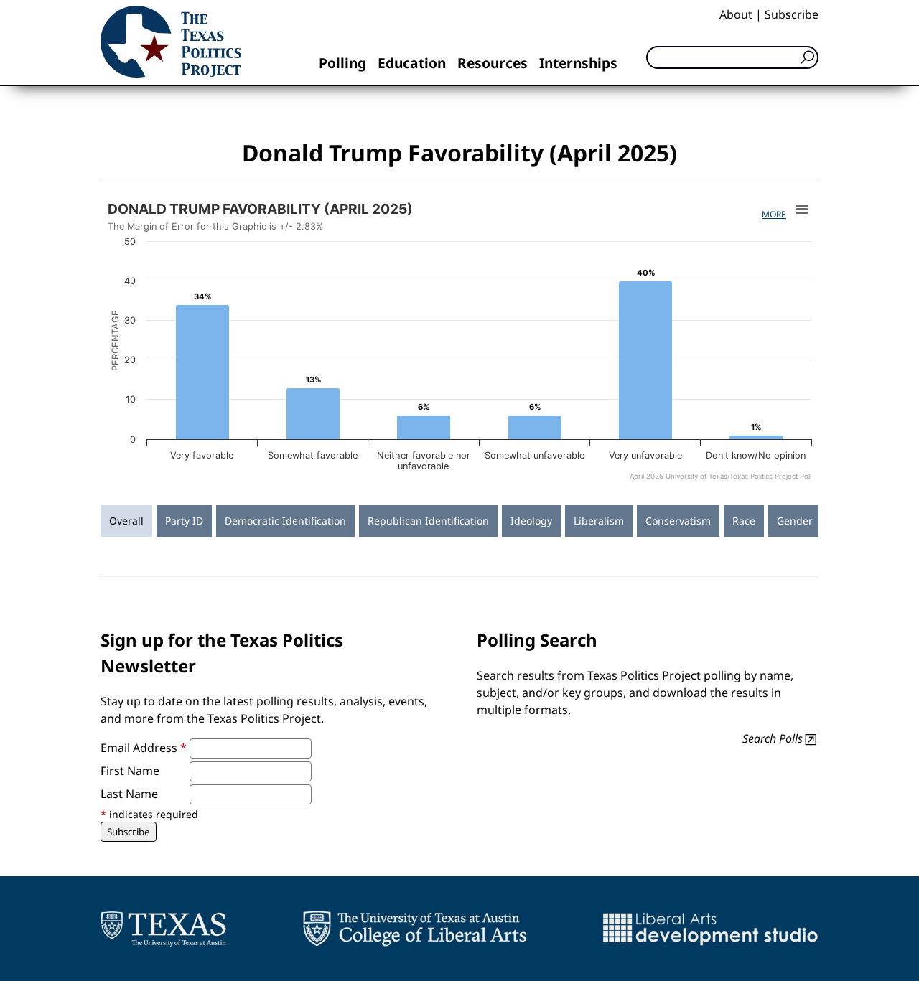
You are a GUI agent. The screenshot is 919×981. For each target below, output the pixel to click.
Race (743, 520)
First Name (130, 771)
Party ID (184, 520)
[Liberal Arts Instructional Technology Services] (710, 929)
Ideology (531, 520)
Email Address (144, 748)
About (735, 14)
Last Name (129, 794)
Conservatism (678, 520)
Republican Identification (428, 520)
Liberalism (599, 520)
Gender (795, 520)
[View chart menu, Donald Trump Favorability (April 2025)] (802, 210)
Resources (492, 62)
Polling (342, 62)
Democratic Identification (285, 520)
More (774, 214)
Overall (126, 520)
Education (412, 62)
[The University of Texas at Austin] (163, 929)
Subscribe (791, 14)
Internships (578, 62)
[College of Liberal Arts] (414, 929)
